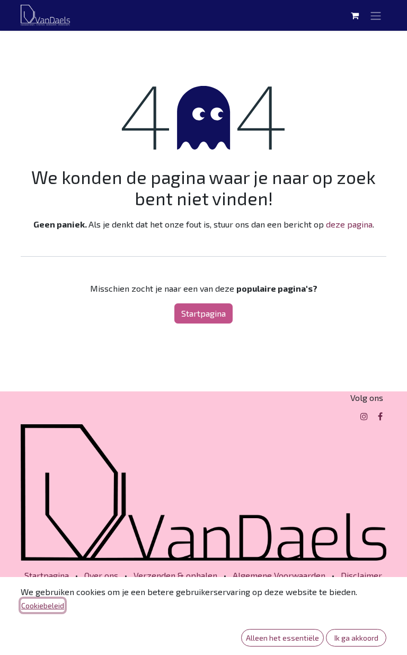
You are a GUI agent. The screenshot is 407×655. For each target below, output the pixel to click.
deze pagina (349, 224)
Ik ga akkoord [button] (356, 637)
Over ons (101, 575)
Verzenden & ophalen (175, 575)
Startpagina (203, 313)
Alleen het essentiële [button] (282, 637)
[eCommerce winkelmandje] (354, 15)
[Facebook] (380, 416)
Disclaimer (361, 575)
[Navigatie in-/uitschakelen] (375, 15)
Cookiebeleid (42, 605)
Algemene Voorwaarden (279, 575)
